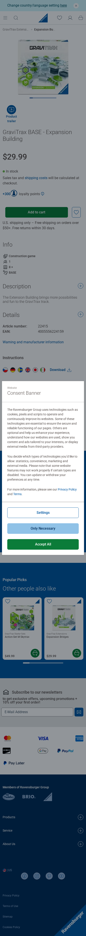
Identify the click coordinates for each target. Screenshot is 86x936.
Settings (43, 513)
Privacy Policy (67, 489)
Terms (17, 494)
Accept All (43, 544)
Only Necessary (43, 528)
